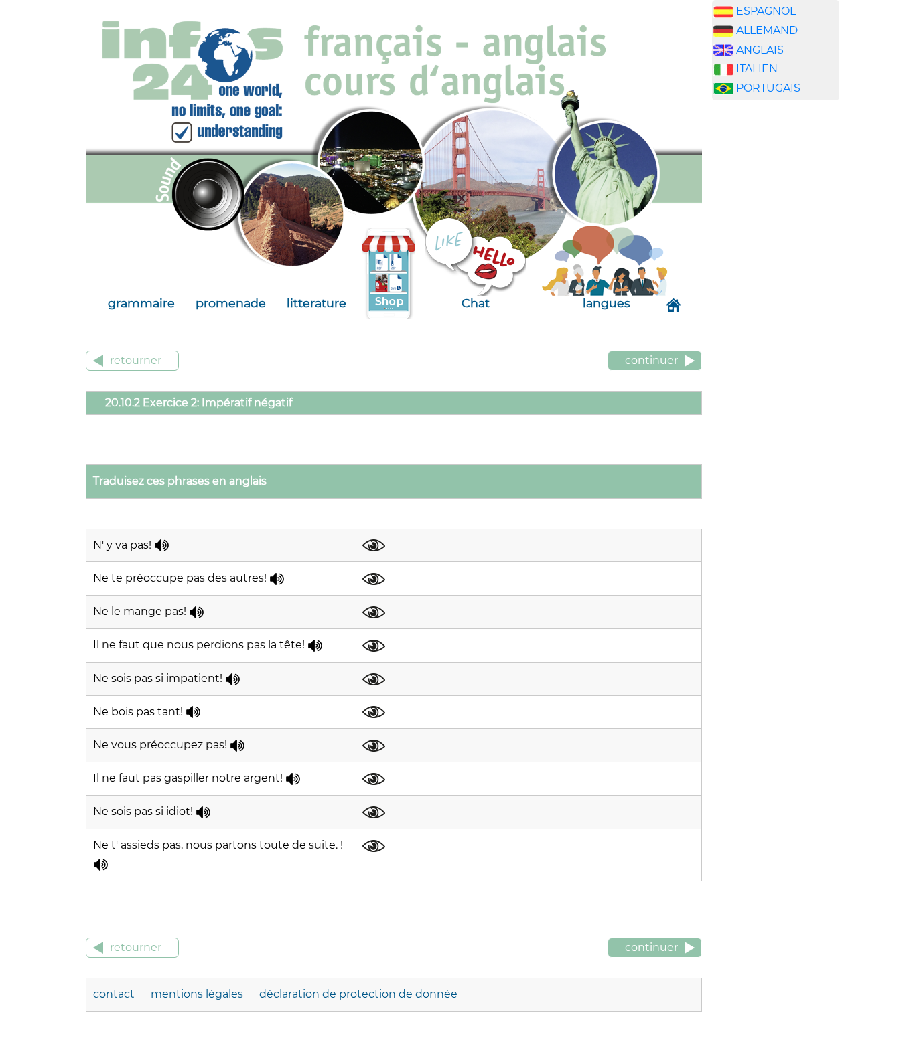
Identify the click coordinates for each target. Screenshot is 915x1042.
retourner (135, 360)
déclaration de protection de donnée (358, 994)
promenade (231, 303)
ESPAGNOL (766, 11)
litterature (316, 303)
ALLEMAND (767, 30)
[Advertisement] (775, 320)
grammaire (141, 303)
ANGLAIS (760, 50)
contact (115, 994)
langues (606, 303)
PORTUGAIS (768, 88)
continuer (651, 360)
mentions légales (198, 994)
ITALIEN (757, 68)
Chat (476, 303)
